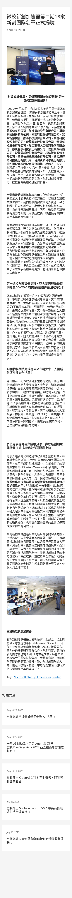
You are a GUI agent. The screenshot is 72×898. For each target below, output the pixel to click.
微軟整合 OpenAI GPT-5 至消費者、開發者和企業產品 (35, 779)
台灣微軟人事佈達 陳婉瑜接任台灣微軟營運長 (35, 840)
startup (56, 677)
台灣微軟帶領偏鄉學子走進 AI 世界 (30, 717)
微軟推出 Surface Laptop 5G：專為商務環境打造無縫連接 (35, 810)
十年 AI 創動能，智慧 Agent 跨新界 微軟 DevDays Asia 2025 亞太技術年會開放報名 (35, 747)
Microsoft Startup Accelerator (32, 677)
